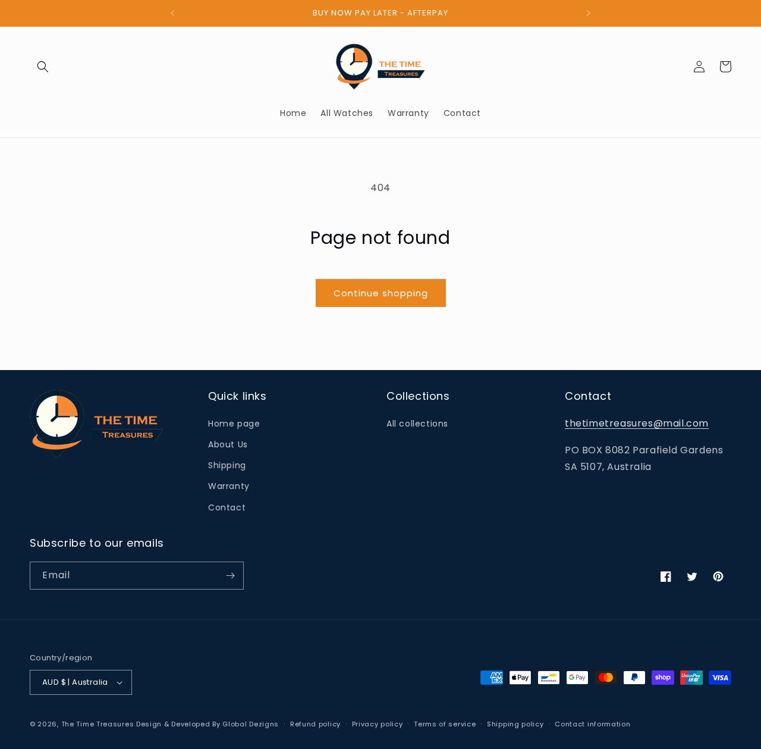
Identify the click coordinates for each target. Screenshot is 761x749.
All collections (417, 424)
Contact (227, 507)
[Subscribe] (230, 576)
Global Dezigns (250, 724)
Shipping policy (515, 724)
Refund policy (315, 724)
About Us (228, 444)
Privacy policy (377, 724)
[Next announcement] (589, 13)
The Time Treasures (97, 724)
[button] (43, 67)
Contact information (592, 724)
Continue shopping (381, 293)
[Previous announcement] (172, 13)
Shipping (227, 465)
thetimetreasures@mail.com (637, 423)
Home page (234, 424)
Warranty (229, 486)
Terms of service (445, 724)
